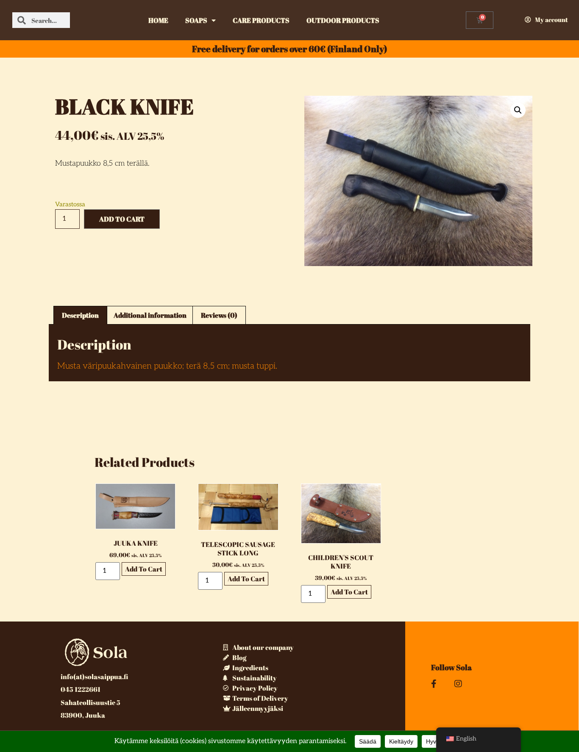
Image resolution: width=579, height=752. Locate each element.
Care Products (261, 20)
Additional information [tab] (150, 315)
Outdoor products (342, 20)
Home (158, 20)
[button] (518, 110)
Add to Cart (122, 219)
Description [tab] (80, 315)
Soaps (196, 20)
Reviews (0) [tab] (219, 315)
